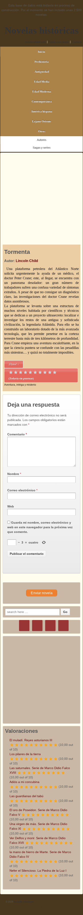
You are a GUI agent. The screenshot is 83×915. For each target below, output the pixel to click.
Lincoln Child (27, 261)
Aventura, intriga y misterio (20, 384)
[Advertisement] (41, 194)
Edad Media (41, 81)
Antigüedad (42, 71)
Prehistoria (42, 61)
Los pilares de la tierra (25, 754)
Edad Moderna (41, 91)
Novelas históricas (42, 30)
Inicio (41, 51)
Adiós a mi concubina (24, 782)
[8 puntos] (45, 372)
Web (10, 506)
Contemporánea (42, 101)
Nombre (13, 474)
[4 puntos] (25, 372)
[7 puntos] (40, 372)
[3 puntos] (20, 372)
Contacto (77, 42)
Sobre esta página (59, 42)
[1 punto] (11, 372)
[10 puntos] (54, 372)
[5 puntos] (30, 372)
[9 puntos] (50, 372)
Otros (41, 131)
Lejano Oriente (41, 121)
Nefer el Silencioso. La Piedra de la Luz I (38, 870)
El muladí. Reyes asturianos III (31, 740)
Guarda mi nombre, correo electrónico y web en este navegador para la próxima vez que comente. (40, 527)
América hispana (41, 111)
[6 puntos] (35, 372)
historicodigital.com (35, 42)
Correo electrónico (21, 490)
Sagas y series (41, 147)
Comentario (17, 434)
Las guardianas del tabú (26, 796)
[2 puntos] (16, 372)
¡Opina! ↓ (14, 364)
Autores (41, 140)
